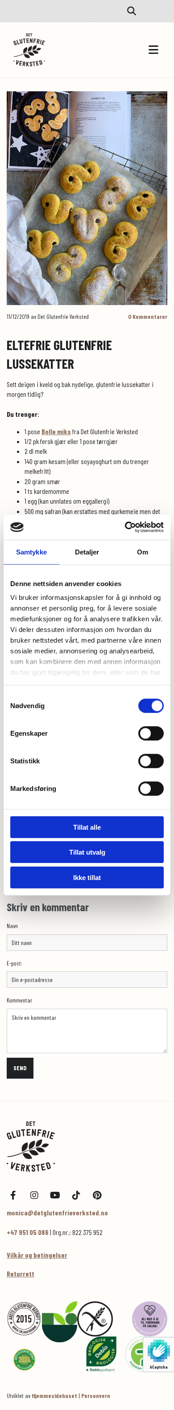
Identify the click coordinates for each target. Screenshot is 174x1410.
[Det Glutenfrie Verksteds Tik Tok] (76, 1195)
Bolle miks (56, 431)
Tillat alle (87, 827)
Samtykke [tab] (31, 551)
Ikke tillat (87, 877)
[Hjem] (87, 1146)
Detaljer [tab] (87, 551)
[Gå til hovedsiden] (50, 49)
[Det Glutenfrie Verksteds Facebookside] (13, 1195)
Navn (12, 925)
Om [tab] (142, 551)
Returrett (20, 1273)
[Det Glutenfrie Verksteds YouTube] (55, 1195)
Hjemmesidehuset (54, 1395)
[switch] (151, 733)
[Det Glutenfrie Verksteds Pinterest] (97, 1195)
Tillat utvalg (87, 852)
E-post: (14, 963)
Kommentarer (147, 316)
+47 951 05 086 (28, 1232)
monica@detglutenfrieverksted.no (57, 1212)
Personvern (95, 1395)
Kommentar (19, 1000)
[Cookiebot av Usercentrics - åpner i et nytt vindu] (125, 527)
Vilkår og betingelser (37, 1255)
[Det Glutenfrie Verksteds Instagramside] (34, 1195)
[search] (131, 11)
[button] (125, 50)
